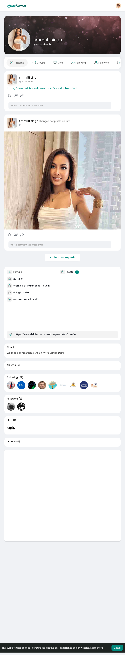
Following (12, 377)
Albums (11, 365)
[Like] (15, 95)
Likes (9, 420)
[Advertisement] (62, 473)
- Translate (27, 81)
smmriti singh (48, 40)
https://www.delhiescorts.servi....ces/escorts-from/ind (41, 88)
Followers (12, 398)
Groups (11, 441)
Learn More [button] (96, 647)
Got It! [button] (117, 647)
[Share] (22, 95)
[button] (118, 5)
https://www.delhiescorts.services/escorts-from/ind (46, 334)
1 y (20, 81)
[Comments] (16, 95)
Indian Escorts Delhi (38, 285)
